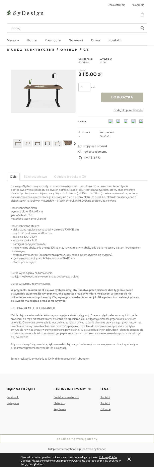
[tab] (14, 176)
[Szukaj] (142, 28)
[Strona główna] (26, 12)
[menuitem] (17, 40)
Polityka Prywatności (66, 397)
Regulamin (60, 409)
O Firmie (105, 409)
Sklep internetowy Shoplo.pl (64, 449)
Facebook (13, 397)
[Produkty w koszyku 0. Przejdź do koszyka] (143, 14)
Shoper (101, 449)
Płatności (59, 403)
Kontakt (105, 397)
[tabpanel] (77, 276)
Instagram (13, 403)
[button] (75, 143)
